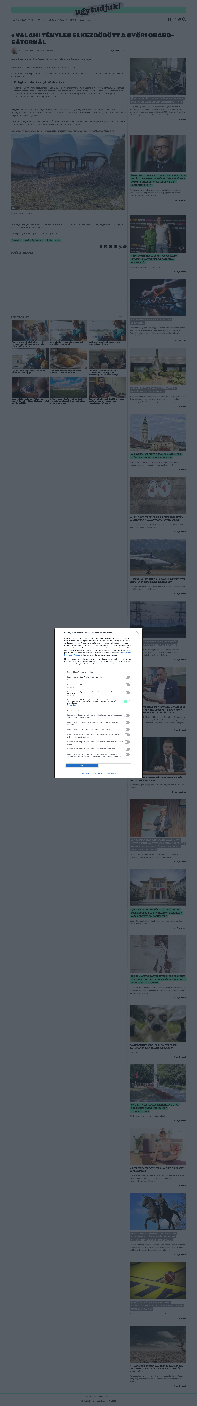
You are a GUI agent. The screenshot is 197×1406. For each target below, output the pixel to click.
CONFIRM (82, 765)
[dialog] (98, 703)
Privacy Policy (111, 773)
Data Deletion (86, 773)
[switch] (127, 677)
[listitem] (98, 672)
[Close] (138, 633)
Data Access (98, 773)
